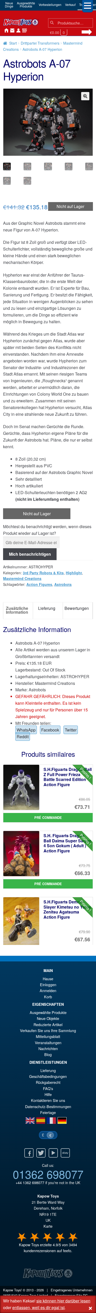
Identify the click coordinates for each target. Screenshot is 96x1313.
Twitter (71, 730)
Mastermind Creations (22, 578)
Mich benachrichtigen (30, 554)
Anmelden (17, 31)
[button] (85, 96)
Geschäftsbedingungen (48, 1076)
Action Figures (39, 584)
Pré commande (48, 817)
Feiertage (48, 1112)
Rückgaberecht (48, 1082)
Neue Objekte (48, 1018)
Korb (48, 996)
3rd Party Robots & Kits (43, 572)
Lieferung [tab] (46, 608)
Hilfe (48, 1094)
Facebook (50, 730)
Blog (48, 1054)
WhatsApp (26, 730)
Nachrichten (24, 31)
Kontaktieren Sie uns (11, 31)
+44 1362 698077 (30, 1182)
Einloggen (48, 984)
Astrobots (63, 584)
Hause (5, 31)
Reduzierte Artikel (48, 1024)
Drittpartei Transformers (40, 43)
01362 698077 (48, 1174)
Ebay (65, 1153)
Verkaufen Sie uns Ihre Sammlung (48, 1030)
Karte (48, 1226)
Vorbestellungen (50, 4)
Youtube (53, 1153)
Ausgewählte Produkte (48, 1012)
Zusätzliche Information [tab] (17, 610)
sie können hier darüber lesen (63, 1301)
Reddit (23, 736)
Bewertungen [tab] (77, 608)
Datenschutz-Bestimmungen (48, 1106)
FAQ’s (48, 1088)
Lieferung (48, 1070)
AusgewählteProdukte (26, 4)
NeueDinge (9, 4)
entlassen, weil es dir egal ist (38, 1307)
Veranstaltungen (48, 1042)
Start (13, 43)
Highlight (74, 572)
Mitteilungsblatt (48, 1036)
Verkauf (70, 4)
